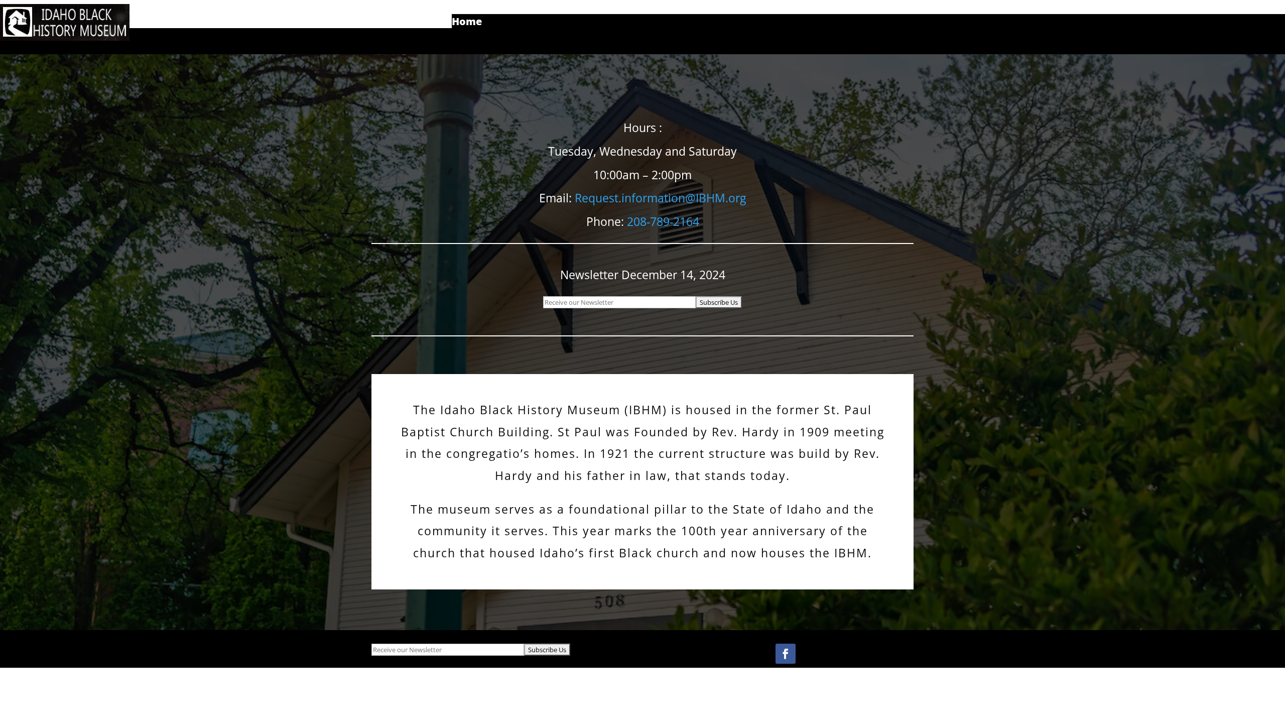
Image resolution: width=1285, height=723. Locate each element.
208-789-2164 (663, 221)
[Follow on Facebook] (786, 654)
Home (467, 23)
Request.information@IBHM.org (660, 198)
